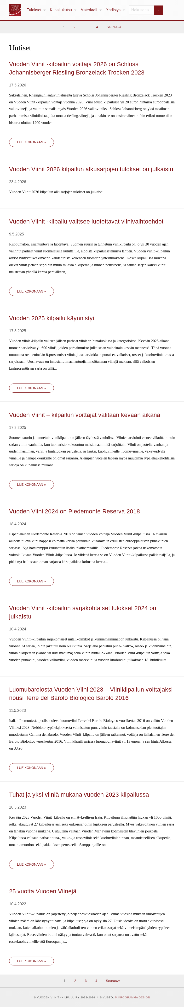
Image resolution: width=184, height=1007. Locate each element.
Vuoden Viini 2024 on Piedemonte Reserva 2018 (74, 511)
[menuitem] (36, 10)
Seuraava (114, 27)
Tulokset (34, 10)
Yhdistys (113, 10)
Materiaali (88, 10)
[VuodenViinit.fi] (17, 10)
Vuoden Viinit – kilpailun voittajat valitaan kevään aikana (84, 414)
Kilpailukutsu (61, 10)
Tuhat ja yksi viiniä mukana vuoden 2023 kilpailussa (79, 794)
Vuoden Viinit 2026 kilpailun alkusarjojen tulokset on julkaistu (91, 169)
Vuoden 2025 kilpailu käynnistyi (51, 318)
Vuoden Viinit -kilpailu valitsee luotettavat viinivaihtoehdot (86, 221)
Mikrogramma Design (132, 997)
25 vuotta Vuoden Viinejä (42, 891)
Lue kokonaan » (31, 142)
